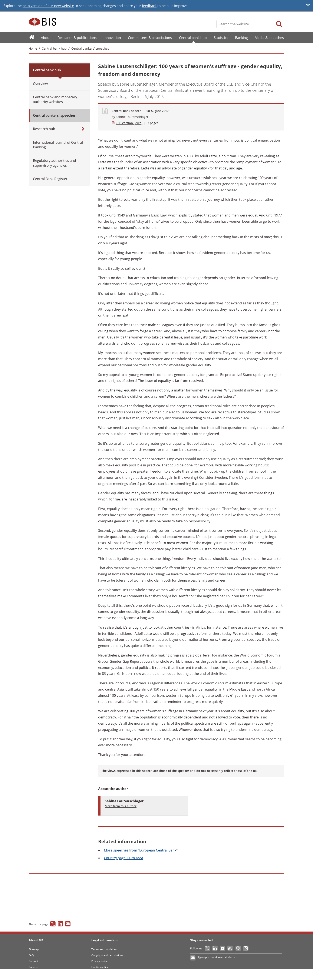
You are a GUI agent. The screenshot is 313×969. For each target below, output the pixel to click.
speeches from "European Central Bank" (141, 850)
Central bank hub (54, 48)
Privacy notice (99, 961)
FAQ (31, 955)
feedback (149, 5)
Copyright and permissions (107, 955)
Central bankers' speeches (90, 48)
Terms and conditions (104, 949)
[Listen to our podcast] (238, 948)
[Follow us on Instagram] (245, 948)
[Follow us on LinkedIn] (215, 948)
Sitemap (34, 949)
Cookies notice (100, 967)
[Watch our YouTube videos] (223, 948)
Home (33, 48)
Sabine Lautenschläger (132, 117)
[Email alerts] (193, 958)
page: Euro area (123, 858)
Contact (33, 961)
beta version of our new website (48, 5)
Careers (33, 967)
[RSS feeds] (230, 948)
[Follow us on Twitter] (207, 948)
